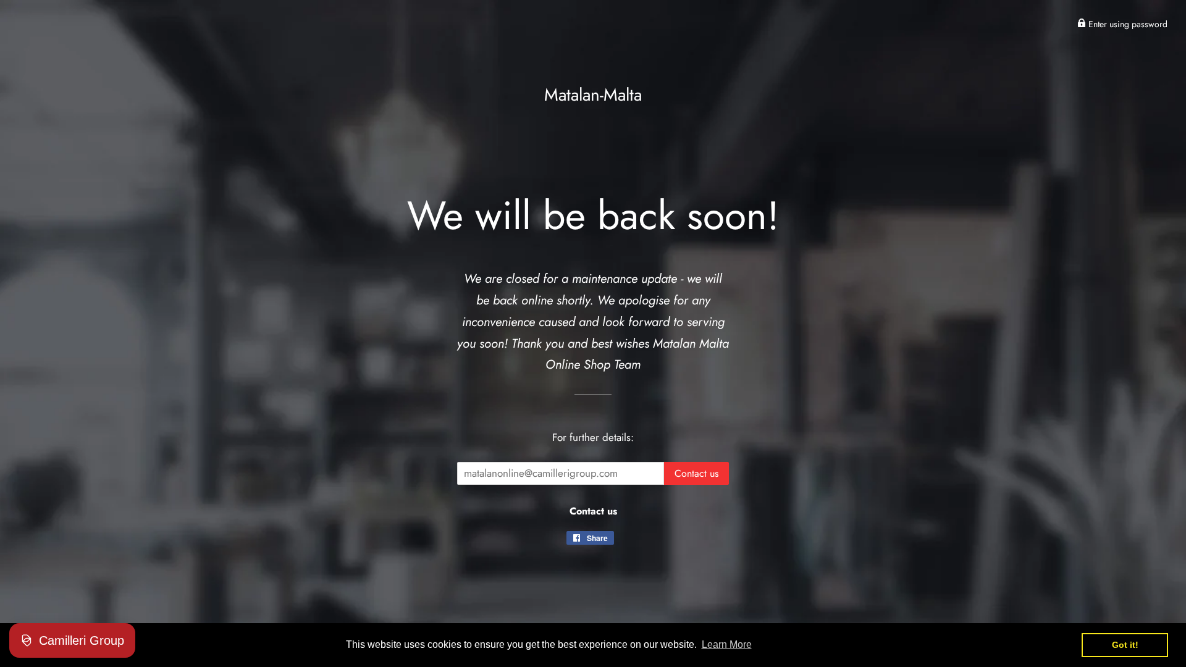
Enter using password (1126, 24)
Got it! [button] (1125, 645)
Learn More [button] (727, 644)
